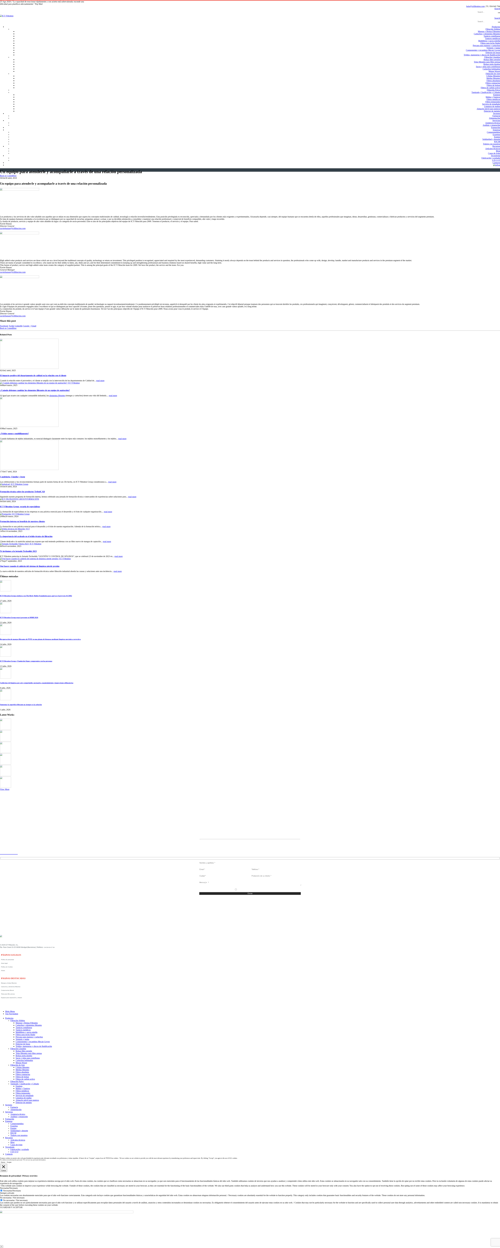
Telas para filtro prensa (8, 994)
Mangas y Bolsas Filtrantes (489, 31)
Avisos (3, 970)
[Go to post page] (29, 368)
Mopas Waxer (494, 71)
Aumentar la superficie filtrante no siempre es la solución (21, 705)
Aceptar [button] (9, 1162)
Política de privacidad (7, 959)
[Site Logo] (6, 16)
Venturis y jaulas (493, 48)
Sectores (496, 113)
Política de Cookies (7, 967)
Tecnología (495, 156)
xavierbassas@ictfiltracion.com (13, 228)
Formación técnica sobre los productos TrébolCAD (22, 492)
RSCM (497, 141)
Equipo (497, 137)
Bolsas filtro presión (492, 59)
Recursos (496, 146)
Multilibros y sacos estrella (489, 41)
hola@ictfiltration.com (475, 6)
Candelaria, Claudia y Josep (12, 477)
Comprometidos (493, 132)
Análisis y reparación (491, 125)
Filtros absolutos (493, 81)
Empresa (496, 130)
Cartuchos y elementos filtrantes (487, 34)
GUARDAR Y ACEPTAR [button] (11, 1207)
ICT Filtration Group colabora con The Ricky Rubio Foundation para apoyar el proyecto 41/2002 (36, 596)
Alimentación (494, 118)
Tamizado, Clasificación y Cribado (485, 92)
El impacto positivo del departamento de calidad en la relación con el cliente (33, 375)
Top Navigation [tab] (11, 1014)
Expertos (496, 134)
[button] (497, 9)
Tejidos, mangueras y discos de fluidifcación (482, 55)
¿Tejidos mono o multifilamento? (14, 433)
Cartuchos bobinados (491, 69)
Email (33, 326)
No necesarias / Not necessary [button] (12, 1198)
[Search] (499, 12)
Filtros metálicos (493, 99)
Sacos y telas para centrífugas (488, 66)
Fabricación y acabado (491, 158)
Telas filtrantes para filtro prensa (487, 62)
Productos (496, 27)
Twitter (11, 326)
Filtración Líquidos (492, 57)
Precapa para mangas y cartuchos (486, 45)
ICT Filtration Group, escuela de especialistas (20, 506)
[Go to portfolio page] (5, 729)
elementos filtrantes (57, 395)
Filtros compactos (493, 83)
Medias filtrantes (493, 78)
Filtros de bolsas (493, 85)
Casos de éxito (494, 153)
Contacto (496, 163)
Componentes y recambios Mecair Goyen (483, 50)
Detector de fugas (493, 52)
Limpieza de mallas (492, 106)
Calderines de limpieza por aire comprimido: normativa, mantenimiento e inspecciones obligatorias (36, 683)
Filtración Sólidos (493, 29)
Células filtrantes (493, 76)
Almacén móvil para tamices (488, 109)
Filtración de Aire (493, 74)
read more (100, 380)
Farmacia (496, 116)
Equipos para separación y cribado (11, 997)
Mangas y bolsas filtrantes (9, 983)
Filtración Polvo (493, 90)
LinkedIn (19, 326)
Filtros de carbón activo (490, 88)
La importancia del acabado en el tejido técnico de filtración (26, 536)
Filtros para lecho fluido (490, 43)
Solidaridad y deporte (491, 139)
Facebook (4, 326)
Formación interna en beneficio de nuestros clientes (22, 521)
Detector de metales (492, 111)
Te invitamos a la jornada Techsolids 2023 (18, 551)
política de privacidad (251, 890)
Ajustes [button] (3, 1162)
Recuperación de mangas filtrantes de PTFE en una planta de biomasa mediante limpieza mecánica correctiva (40, 639)
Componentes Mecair (7, 990)
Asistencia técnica (492, 123)
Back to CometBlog (8, 176)
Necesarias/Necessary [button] (9, 1188)
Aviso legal (4, 963)
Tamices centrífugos (492, 36)
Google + (27, 326)
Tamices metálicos (492, 38)
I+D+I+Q (496, 160)
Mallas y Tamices (493, 97)
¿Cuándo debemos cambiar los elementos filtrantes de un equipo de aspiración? (35, 390)
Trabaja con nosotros (491, 144)
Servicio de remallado (491, 104)
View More (4, 789)
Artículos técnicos (492, 148)
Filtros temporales (492, 102)
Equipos (496, 95)
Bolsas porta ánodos (491, 64)
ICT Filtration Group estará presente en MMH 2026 (19, 617)
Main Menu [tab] (10, 1011)
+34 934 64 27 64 (49, 947)
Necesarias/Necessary (12, 1191)
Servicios (496, 120)
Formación (495, 127)
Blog (498, 151)
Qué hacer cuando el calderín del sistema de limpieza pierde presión (29, 566)
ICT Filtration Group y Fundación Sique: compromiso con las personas (26, 661)
